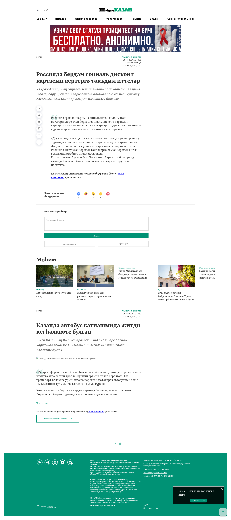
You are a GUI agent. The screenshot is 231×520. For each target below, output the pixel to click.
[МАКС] (70, 462)
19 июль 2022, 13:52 (132, 313)
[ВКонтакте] (39, 108)
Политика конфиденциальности (102, 506)
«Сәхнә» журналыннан (180, 19)
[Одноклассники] (39, 122)
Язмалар (60, 19)
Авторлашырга (69, 244)
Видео (154, 19)
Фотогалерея (114, 19)
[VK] (40, 462)
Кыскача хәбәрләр (86, 19)
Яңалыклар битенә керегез (55, 418)
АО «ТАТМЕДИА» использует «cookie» (104, 498)
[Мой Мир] (39, 135)
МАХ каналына (96, 411)
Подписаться (198, 500)
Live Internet (147, 508)
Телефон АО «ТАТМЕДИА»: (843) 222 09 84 (158, 476)
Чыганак (42, 403)
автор (39, 57)
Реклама (136, 19)
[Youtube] (62, 462)
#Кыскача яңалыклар (131, 57)
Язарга (96, 236)
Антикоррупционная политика (155, 473)
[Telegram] (39, 115)
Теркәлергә (123, 244)
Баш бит (41, 19)
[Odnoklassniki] (55, 462)
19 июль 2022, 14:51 (132, 60)
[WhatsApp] (39, 128)
